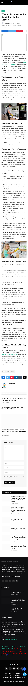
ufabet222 (16, 646)
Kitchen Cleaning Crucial (8, 371)
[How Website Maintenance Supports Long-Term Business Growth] (5, 601)
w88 (12, 648)
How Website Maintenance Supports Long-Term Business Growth (18, 601)
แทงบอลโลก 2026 (6, 653)
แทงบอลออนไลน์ (18, 650)
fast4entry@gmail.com (11, 639)
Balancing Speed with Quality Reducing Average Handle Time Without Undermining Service (13, 431)
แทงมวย (15, 655)
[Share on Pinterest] (19, 31)
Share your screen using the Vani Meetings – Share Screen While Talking (18, 537)
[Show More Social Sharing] (25, 31)
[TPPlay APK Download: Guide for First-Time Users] (5, 593)
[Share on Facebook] (5, 31)
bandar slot (4, 650)
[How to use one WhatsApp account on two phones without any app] (6, 547)
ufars (23, 651)
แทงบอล (11, 646)
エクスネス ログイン (19, 648)
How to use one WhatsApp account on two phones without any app (18, 546)
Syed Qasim (8, 23)
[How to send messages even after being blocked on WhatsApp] (6, 520)
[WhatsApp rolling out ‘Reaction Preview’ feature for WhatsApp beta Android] (6, 529)
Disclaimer (18, 675)
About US (11, 673)
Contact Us (19, 673)
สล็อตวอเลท (23, 653)
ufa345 (3, 651)
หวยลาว (4, 655)
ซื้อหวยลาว (9, 655)
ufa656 (8, 648)
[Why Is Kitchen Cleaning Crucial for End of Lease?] (14, 42)
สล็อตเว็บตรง (4, 646)
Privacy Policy (9, 675)
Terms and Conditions (9, 677)
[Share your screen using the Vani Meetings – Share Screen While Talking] (6, 538)
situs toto (10, 650)
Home (6, 673)
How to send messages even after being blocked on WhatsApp (18, 519)
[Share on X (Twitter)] (12, 31)
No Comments (18, 25)
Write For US (21, 677)
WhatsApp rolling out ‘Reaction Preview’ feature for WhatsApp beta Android (19, 528)
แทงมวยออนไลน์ (17, 651)
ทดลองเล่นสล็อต (16, 653)
